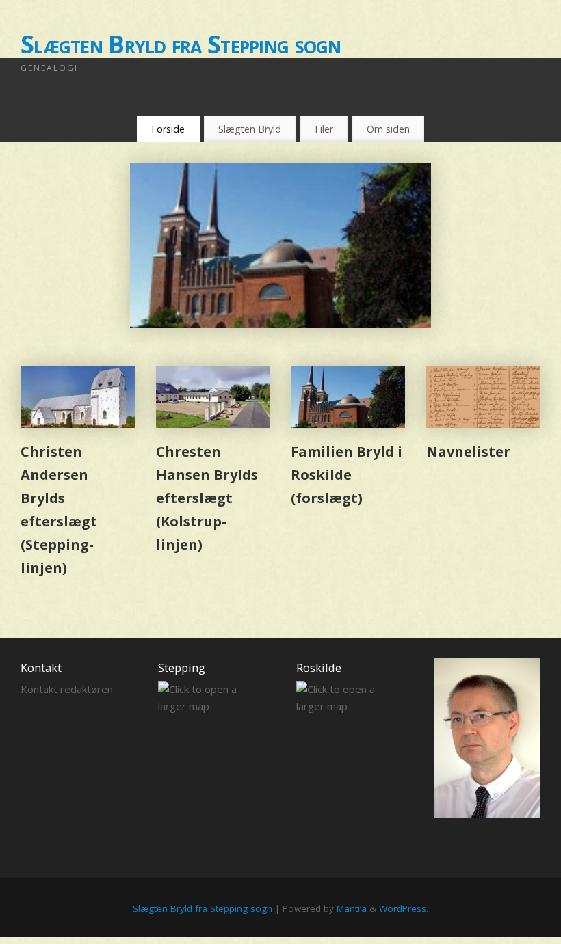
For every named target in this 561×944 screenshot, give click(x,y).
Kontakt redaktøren (67, 689)
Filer (324, 128)
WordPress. (403, 908)
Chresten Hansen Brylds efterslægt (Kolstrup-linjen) (207, 498)
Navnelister (468, 451)
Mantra (352, 908)
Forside (168, 128)
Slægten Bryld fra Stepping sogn (181, 44)
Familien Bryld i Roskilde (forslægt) (346, 474)
